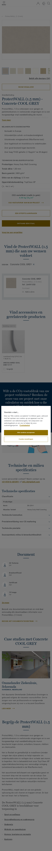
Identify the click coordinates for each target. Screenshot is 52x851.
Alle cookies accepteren (26, 432)
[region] (26, 425)
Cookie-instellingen (26, 439)
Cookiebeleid (25, 426)
